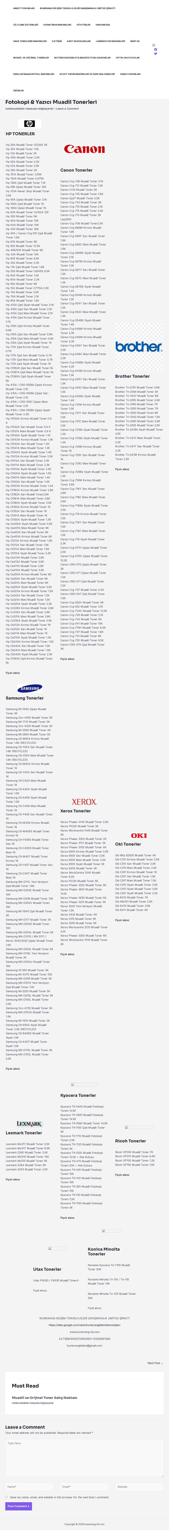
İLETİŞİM (57, 41)
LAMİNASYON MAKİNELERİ (110, 41)
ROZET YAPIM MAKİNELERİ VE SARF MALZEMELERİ (87, 74)
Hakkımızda (103, 24)
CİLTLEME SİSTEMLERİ (25, 24)
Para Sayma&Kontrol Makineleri (33, 74)
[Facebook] (155, 49)
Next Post (155, 1363)
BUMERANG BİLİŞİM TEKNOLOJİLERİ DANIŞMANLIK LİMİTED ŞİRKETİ (77, 8)
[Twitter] (155, 53)
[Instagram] (153, 45)
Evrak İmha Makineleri (57, 24)
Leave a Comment (67, 108)
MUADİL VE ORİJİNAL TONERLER (31, 57)
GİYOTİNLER (83, 24)
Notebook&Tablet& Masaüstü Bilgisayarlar (82, 57)
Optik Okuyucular (128, 57)
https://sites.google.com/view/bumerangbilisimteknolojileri (84, 1325)
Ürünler (18, 90)
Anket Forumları (24, 8)
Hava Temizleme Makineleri (30, 41)
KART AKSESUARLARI (79, 41)
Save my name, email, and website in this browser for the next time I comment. (59, 1497)
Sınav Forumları (130, 74)
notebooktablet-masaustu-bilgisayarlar (29, 108)
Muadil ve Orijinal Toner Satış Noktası (44, 1398)
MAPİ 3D (135, 41)
